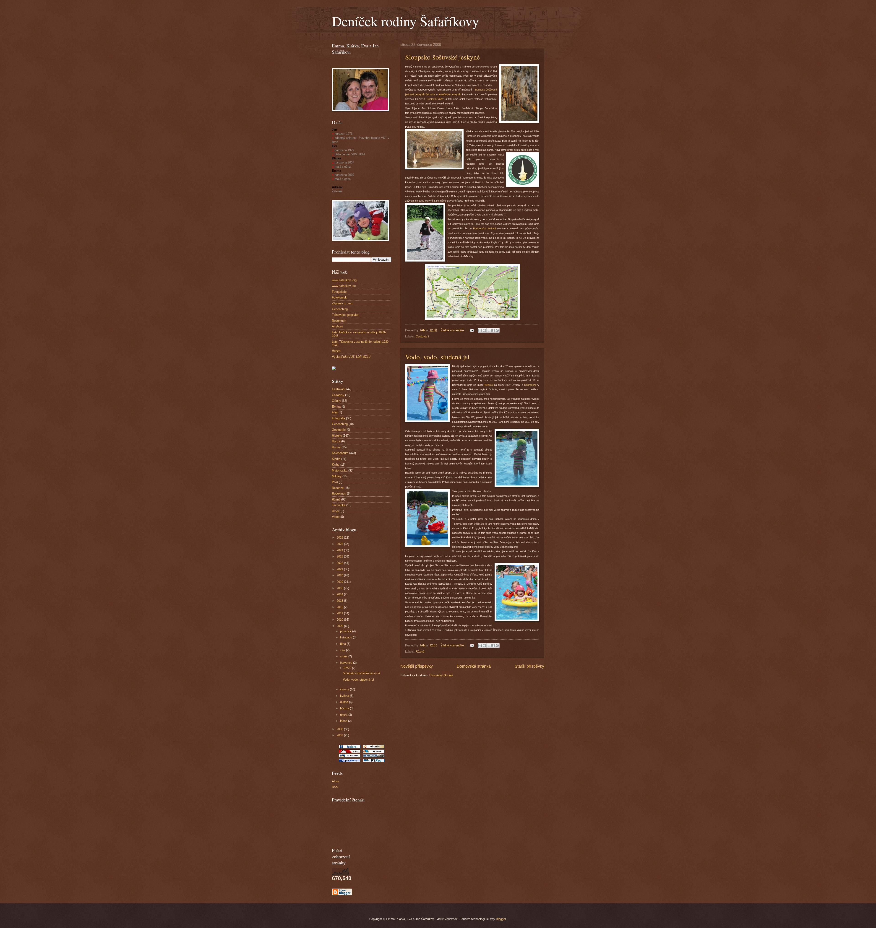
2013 (340, 600)
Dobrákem (530, 385)
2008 (340, 729)
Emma (336, 406)
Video (335, 516)
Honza (336, 351)
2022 (340, 563)
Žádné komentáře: (453, 330)
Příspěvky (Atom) (441, 675)
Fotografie (338, 418)
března (345, 708)
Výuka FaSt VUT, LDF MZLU (351, 356)
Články (336, 400)
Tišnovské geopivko (345, 314)
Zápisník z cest (342, 303)
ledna (344, 721)
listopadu (346, 637)
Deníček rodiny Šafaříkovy (405, 21)
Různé (420, 651)
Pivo (335, 482)
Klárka (336, 459)
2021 (340, 569)
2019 (340, 581)
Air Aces (337, 326)
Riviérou (488, 385)
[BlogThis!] (484, 330)
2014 (340, 594)
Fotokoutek (339, 297)
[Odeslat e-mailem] (480, 330)
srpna (344, 656)
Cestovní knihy (435, 99)
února (344, 714)
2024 (340, 550)
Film (335, 412)
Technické (338, 505)
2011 (340, 613)
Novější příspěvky (416, 666)
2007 (340, 735)
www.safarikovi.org (344, 280)
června (345, 689)
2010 (340, 619)
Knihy (335, 464)
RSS (335, 787)
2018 (340, 588)
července (346, 662)
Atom (335, 781)
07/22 (348, 668)
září (343, 650)
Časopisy (338, 395)
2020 (340, 575)
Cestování (422, 336)
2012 (340, 607)
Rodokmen (339, 320)
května (345, 695)
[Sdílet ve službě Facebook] (493, 330)
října (343, 643)
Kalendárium (340, 453)
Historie (337, 435)
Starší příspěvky (529, 666)
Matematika (339, 470)
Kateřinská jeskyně (449, 94)
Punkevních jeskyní (485, 228)
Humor (336, 447)
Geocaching (340, 309)
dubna (344, 702)
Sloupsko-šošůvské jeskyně (442, 56)
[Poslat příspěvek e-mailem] (472, 330)
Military (337, 476)
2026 (340, 537)
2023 (340, 556)
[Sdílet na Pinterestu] (497, 330)
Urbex (336, 511)
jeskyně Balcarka (425, 94)
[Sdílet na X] (488, 330)
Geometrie (339, 429)
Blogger (501, 919)
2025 (340, 544)
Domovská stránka (474, 666)
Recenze (338, 488)
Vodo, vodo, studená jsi (437, 356)
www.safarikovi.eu (344, 286)
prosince (346, 631)
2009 (340, 626)
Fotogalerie (339, 291)
